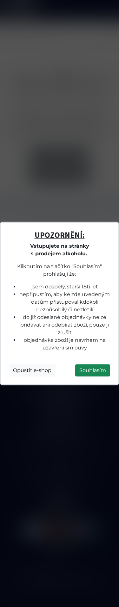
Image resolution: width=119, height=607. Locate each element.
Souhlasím (92, 370)
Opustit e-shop (32, 370)
